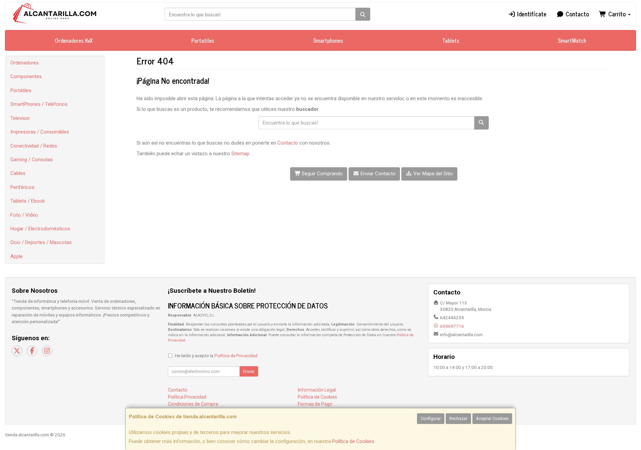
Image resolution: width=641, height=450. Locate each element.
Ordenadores (24, 63)
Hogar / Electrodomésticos (40, 229)
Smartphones (328, 40)
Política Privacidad (187, 397)
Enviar (248, 371)
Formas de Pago (315, 404)
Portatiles (202, 40)
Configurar (431, 418)
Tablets (450, 40)
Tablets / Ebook (27, 201)
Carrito (617, 14)
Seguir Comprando (321, 174)
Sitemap (240, 154)
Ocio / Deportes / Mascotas (41, 242)
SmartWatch (572, 40)
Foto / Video (24, 215)
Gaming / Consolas (31, 160)
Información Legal (317, 390)
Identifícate (531, 14)
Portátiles (20, 90)
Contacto (576, 14)
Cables (17, 173)
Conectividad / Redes (33, 146)
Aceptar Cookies (492, 418)
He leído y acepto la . (216, 355)
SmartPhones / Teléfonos (38, 104)
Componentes (26, 76)
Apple (16, 256)
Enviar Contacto (377, 174)
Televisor (20, 118)
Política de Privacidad (235, 355)
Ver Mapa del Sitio (432, 174)
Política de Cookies (353, 441)
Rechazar (458, 418)
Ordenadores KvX (74, 40)
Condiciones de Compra (193, 404)
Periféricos (22, 187)
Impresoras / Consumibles (39, 132)
